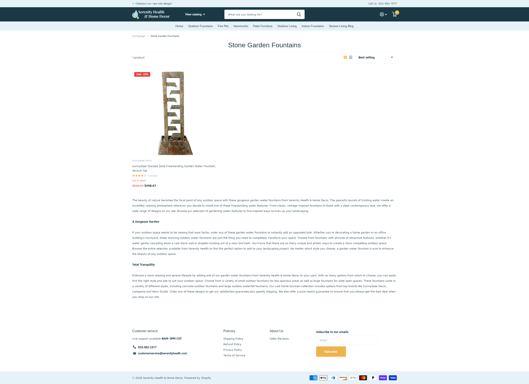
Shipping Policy (233, 338)
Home (179, 26)
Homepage (138, 36)
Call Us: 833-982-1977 (382, 3)
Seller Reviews (279, 338)
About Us (276, 331)
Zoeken (299, 14)
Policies (229, 331)
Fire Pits (223, 26)
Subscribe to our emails (332, 332)
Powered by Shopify (197, 377)
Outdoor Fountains (200, 26)
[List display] (350, 57)
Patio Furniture (263, 26)
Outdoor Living (287, 26)
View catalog (194, 14)
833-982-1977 (147, 347)
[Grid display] (345, 57)
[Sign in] (383, 14)
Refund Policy (232, 344)
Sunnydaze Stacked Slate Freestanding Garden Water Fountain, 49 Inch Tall (174, 168)
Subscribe (331, 351)
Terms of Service (234, 355)
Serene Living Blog (341, 26)
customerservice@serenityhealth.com (162, 353)
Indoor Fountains (313, 26)
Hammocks (241, 26)
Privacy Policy (232, 349)
